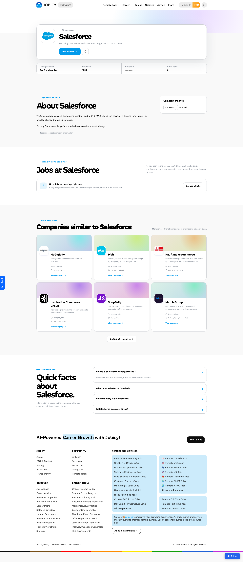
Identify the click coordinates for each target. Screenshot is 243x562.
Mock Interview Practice (84, 505)
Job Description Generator (86, 522)
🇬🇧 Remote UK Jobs (172, 472)
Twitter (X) (77, 465)
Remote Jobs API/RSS (48, 518)
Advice (161, 5)
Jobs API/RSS (74, 544)
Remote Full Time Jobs (174, 499)
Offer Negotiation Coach (84, 518)
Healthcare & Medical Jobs (128, 490)
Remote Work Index (46, 526)
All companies (66, 30)
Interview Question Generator (87, 526)
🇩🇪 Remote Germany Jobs (175, 476)
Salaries (149, 5)
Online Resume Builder (84, 489)
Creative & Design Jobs (126, 463)
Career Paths (43, 505)
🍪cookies (127, 516)
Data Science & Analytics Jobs (130, 476)
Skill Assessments (81, 531)
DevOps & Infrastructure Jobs (130, 503)
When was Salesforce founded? (113, 388)
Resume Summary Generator (87, 501)
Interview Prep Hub (46, 501)
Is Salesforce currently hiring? (112, 408)
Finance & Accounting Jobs (128, 458)
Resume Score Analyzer (84, 493)
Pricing (40, 465)
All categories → (122, 508)
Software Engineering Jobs (128, 472)
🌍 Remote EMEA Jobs (174, 481)
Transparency (43, 473)
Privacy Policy (42, 544)
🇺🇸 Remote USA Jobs (173, 463)
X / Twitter (169, 107)
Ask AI (234, 556)
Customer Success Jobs (126, 481)
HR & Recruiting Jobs (125, 494)
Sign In (187, 5)
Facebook (183, 107)
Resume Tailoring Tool (83, 497)
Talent (138, 5)
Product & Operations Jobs (128, 467)
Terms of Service (58, 544)
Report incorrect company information (56, 133)
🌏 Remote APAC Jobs (173, 485)
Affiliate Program (45, 522)
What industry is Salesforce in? (112, 398)
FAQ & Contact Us (45, 461)
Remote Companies (46, 497)
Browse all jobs (193, 186)
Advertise (41, 469)
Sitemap (40, 531)
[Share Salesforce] (85, 51)
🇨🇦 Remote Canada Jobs (175, 458)
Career (126, 5)
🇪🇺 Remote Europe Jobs (174, 467)
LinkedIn (76, 456)
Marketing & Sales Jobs (126, 485)
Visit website (68, 51)
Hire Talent (196, 439)
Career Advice (43, 493)
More (171, 5)
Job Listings (42, 489)
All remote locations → (174, 490)
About (39, 456)
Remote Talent (79, 473)
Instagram (77, 469)
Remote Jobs (110, 5)
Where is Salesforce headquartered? (115, 371)
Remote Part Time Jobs (174, 503)
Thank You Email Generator (86, 514)
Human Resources (46, 514)
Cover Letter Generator (84, 510)
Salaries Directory (45, 510)
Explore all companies (121, 339)
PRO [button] (196, 4)
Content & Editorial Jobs (127, 499)
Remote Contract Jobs (173, 508)
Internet (128, 70)
